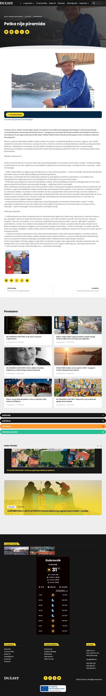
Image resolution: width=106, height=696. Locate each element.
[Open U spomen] (33, 3)
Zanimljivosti (37, 17)
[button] (6, 32)
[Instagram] (50, 678)
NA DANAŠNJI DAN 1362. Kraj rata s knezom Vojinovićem (24, 338)
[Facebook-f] (46, 678)
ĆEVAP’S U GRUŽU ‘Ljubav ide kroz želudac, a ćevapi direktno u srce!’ (37, 470)
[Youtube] (59, 678)
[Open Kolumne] (88, 3)
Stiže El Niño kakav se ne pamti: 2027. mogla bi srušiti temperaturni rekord (75, 369)
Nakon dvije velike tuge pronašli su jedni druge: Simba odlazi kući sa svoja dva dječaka (75, 338)
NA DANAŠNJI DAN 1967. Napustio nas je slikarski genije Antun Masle (76, 400)
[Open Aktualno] (20, 3)
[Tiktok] (55, 678)
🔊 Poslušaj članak (15, 115)
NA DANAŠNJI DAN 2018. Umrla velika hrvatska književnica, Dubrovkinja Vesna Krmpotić (25, 369)
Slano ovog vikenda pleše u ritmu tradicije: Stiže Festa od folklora (26, 400)
